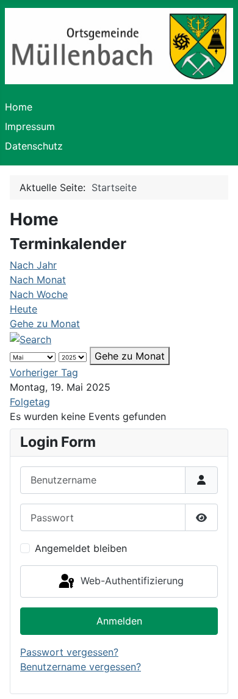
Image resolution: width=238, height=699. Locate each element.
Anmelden (119, 621)
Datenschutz (34, 146)
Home (18, 107)
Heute (23, 309)
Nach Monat (38, 279)
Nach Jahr (33, 265)
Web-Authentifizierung (131, 580)
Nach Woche (39, 294)
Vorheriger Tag (44, 372)
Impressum (30, 126)
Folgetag (30, 402)
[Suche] (30, 338)
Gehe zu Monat (45, 323)
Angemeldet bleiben (81, 548)
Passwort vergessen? (69, 652)
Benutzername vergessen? (80, 667)
